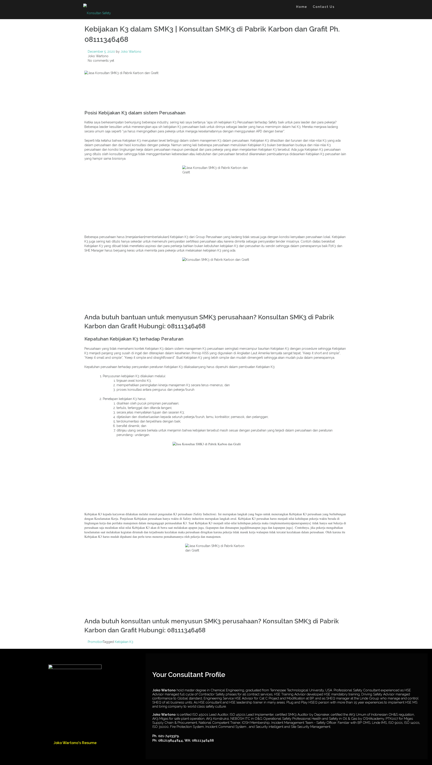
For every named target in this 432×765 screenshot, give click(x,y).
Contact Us (324, 7)
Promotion (95, 642)
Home (301, 7)
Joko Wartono (131, 51)
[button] (341, 8)
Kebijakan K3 (124, 642)
